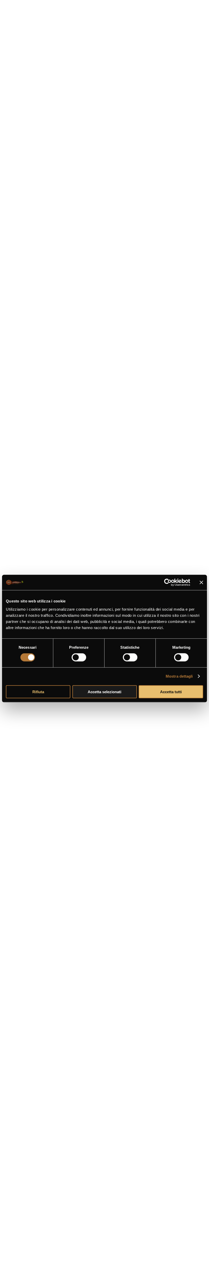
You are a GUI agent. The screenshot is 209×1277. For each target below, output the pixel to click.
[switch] (79, 657)
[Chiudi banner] (201, 582)
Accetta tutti (171, 691)
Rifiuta (38, 691)
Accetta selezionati (104, 691)
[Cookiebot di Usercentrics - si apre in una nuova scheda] (168, 582)
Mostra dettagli (179, 676)
